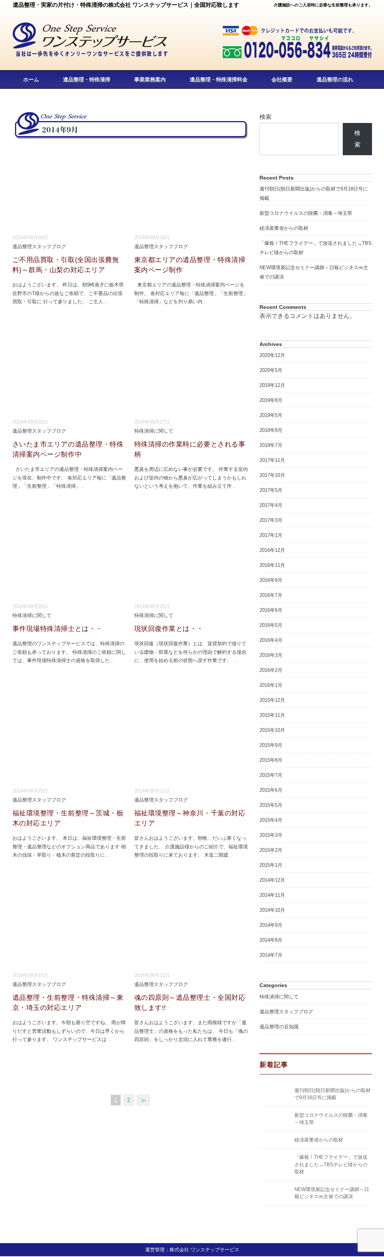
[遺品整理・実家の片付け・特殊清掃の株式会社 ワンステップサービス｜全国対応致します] (91, 27)
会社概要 (282, 79)
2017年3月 (271, 520)
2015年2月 (271, 850)
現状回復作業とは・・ (169, 628)
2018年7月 (271, 445)
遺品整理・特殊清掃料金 (219, 79)
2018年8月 (271, 430)
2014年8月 (271, 940)
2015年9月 (271, 745)
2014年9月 (271, 925)
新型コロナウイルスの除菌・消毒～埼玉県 (306, 213)
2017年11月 (272, 460)
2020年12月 (272, 355)
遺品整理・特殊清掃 (86, 79)
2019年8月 (271, 400)
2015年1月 (271, 865)
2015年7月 (271, 775)
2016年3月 (271, 655)
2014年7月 (271, 955)
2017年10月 (272, 475)
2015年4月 (271, 820)
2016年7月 (271, 595)
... (105, 301)
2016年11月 (272, 565)
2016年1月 (271, 685)
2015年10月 (272, 730)
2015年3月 (271, 835)
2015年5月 (271, 805)
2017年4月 (271, 505)
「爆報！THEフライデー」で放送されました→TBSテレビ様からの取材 (331, 1164)
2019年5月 (271, 415)
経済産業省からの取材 (284, 228)
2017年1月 (271, 535)
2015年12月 (272, 700)
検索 (266, 117)
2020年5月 (271, 370)
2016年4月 (271, 640)
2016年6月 (271, 610)
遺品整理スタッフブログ (39, 246)
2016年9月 (271, 580)
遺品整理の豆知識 (279, 1026)
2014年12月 (272, 880)
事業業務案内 (150, 79)
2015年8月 (271, 760)
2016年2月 (271, 670)
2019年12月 (272, 385)
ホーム (31, 79)
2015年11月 (272, 715)
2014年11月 (272, 895)
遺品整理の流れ (334, 79)
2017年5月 (271, 490)
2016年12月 (272, 550)
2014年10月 (272, 910)
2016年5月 (271, 625)
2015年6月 (271, 790)
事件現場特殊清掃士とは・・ (57, 628)
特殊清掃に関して (153, 431)
